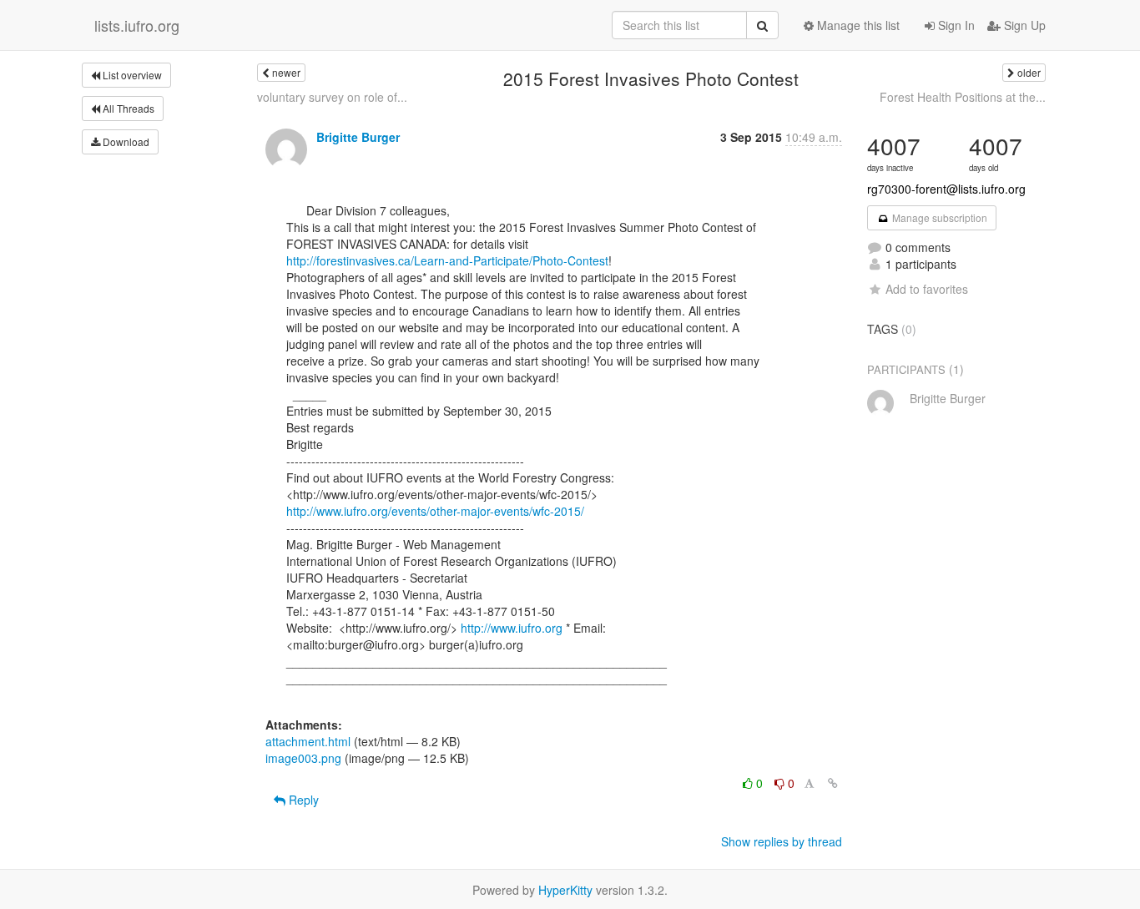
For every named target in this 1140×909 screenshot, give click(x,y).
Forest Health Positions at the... (963, 96)
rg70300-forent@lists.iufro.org (946, 188)
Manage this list (857, 25)
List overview (131, 75)
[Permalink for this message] (833, 783)
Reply (302, 799)
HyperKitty (565, 889)
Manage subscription (938, 217)
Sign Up (1023, 25)
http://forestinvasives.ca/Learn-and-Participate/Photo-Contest (447, 260)
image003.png (303, 758)
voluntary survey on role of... (332, 96)
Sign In (955, 25)
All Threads (127, 108)
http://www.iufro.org (511, 627)
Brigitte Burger (358, 137)
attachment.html (308, 741)
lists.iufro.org (136, 25)
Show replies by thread (781, 841)
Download (124, 141)
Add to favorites (926, 288)
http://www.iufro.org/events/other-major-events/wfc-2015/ (435, 510)
